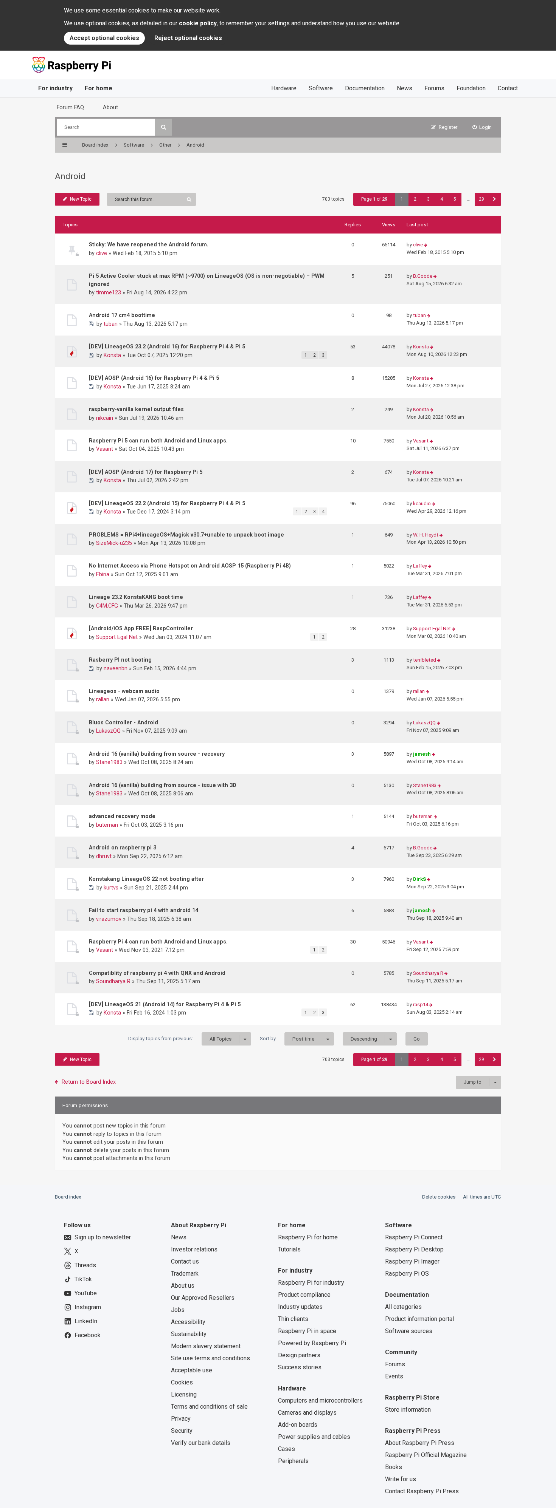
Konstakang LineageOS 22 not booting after (146, 879)
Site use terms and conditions (210, 1358)
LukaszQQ (108, 731)
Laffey (420, 566)
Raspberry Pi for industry (311, 1282)
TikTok (83, 1279)
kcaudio (422, 503)
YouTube (86, 1293)
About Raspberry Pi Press (419, 1442)
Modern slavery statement (206, 1346)
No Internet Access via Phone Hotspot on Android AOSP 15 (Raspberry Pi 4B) (190, 566)
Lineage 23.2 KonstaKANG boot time (136, 597)
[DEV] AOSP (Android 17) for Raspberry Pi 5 (145, 472)
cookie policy (198, 23)
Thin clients (293, 1318)
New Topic (81, 199)
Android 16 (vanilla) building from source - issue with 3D (162, 785)
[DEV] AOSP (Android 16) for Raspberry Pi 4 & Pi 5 (154, 378)
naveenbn (115, 668)
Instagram (88, 1307)
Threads (85, 1265)
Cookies (182, 1382)
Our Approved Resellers (203, 1297)
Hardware (284, 88)
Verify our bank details (200, 1442)
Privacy (181, 1418)
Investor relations (194, 1249)
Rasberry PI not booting (120, 660)
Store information (408, 1409)
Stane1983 (109, 762)
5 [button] (454, 199)
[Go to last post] (425, 245)
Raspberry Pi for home (308, 1237)
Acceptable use (191, 1370)
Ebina (102, 574)
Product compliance (304, 1294)
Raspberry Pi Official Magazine (426, 1455)
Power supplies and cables (314, 1436)
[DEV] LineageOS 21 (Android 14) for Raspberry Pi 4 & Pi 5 (165, 1004)
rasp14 (420, 1004)
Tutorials (289, 1249)
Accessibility (188, 1321)
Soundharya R (113, 981)
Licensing (184, 1394)
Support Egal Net (117, 637)
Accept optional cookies (104, 38)
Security (182, 1430)
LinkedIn (86, 1321)
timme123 (108, 292)
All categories (403, 1306)
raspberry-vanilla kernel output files (136, 409)
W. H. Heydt (425, 535)
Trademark (185, 1273)
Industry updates (300, 1306)
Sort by (287, 1039)
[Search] (163, 127)
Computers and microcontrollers (320, 1400)
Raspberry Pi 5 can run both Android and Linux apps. (158, 441)
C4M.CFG (107, 606)
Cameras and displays (307, 1412)
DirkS (419, 879)
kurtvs (111, 888)
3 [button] (428, 199)
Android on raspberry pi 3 (122, 847)
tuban (111, 324)
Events (394, 1376)
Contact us (185, 1261)
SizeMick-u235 (114, 543)
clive (101, 253)
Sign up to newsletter (103, 1237)
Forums (434, 88)
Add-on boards (297, 1424)
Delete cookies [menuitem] (438, 1197)
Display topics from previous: (179, 1039)
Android (70, 176)
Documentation (365, 88)
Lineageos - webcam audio (124, 691)
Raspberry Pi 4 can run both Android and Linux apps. (158, 942)
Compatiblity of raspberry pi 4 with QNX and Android (157, 973)
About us (182, 1285)
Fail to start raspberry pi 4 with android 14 (143, 910)
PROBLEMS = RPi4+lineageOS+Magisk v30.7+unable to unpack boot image (186, 535)
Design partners (299, 1355)
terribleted (424, 660)
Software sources (408, 1331)
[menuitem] (482, 127)
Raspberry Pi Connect (414, 1237)
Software (321, 88)
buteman (107, 825)
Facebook (88, 1335)
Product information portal (419, 1318)
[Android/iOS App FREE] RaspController (141, 628)
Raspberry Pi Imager (412, 1261)
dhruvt (104, 856)
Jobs (178, 1309)
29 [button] (481, 199)
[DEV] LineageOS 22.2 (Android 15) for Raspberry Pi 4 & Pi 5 (167, 503)
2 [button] (415, 199)
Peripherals (293, 1461)
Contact (508, 88)
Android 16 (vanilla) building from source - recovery (157, 754)
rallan (102, 699)
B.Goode (422, 276)
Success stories (299, 1367)
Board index (68, 1197)
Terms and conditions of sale (209, 1406)
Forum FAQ (70, 107)
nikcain (104, 418)
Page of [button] (374, 199)
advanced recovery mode (122, 816)
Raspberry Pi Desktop (414, 1249)
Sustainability (189, 1334)
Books (393, 1467)
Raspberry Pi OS (407, 1273)
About (110, 107)
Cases (286, 1448)
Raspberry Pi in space (307, 1331)
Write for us (400, 1479)
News (404, 88)
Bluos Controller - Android (123, 722)
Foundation (471, 88)
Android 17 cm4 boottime (122, 315)
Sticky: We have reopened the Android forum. (148, 244)
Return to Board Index (89, 1082)
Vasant (104, 449)
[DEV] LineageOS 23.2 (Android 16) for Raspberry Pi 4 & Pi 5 (167, 346)
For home (98, 88)
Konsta (112, 355)
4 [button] (441, 199)
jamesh (422, 754)
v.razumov (108, 919)
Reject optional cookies (188, 38)
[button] (494, 199)
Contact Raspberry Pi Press (422, 1491)
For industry (55, 88)
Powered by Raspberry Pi (312, 1343)
